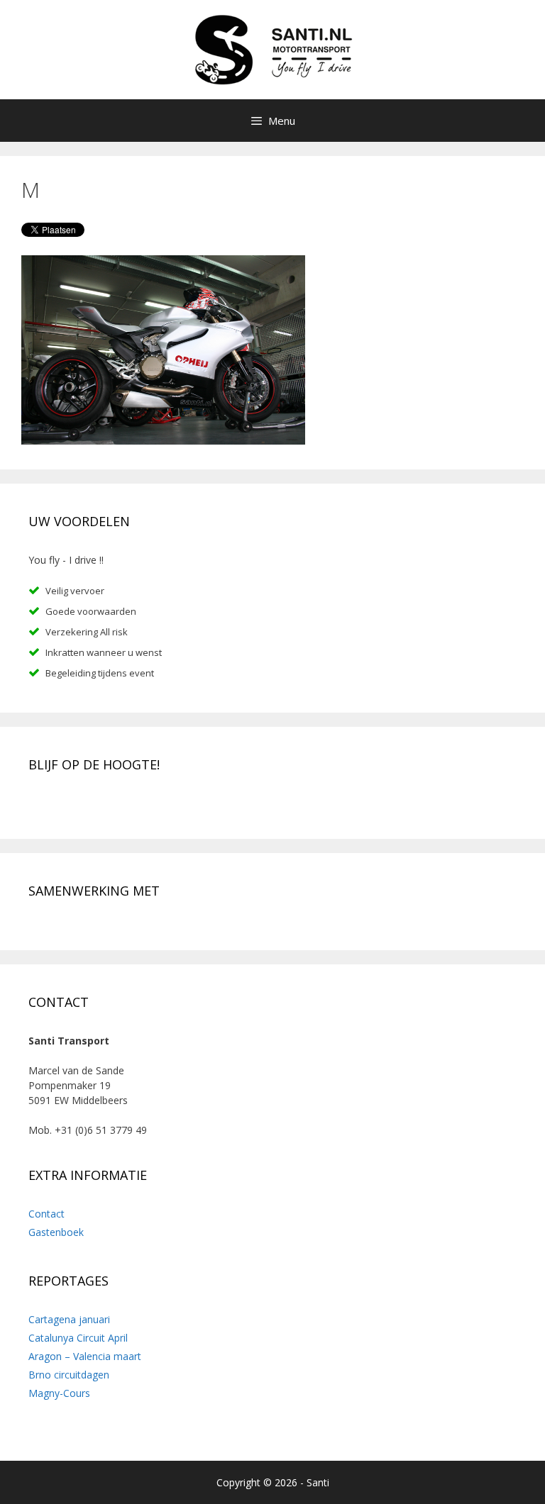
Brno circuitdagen (68, 1374)
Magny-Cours (59, 1393)
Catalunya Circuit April (78, 1337)
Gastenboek (56, 1232)
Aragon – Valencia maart (84, 1356)
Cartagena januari (69, 1319)
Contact (46, 1213)
